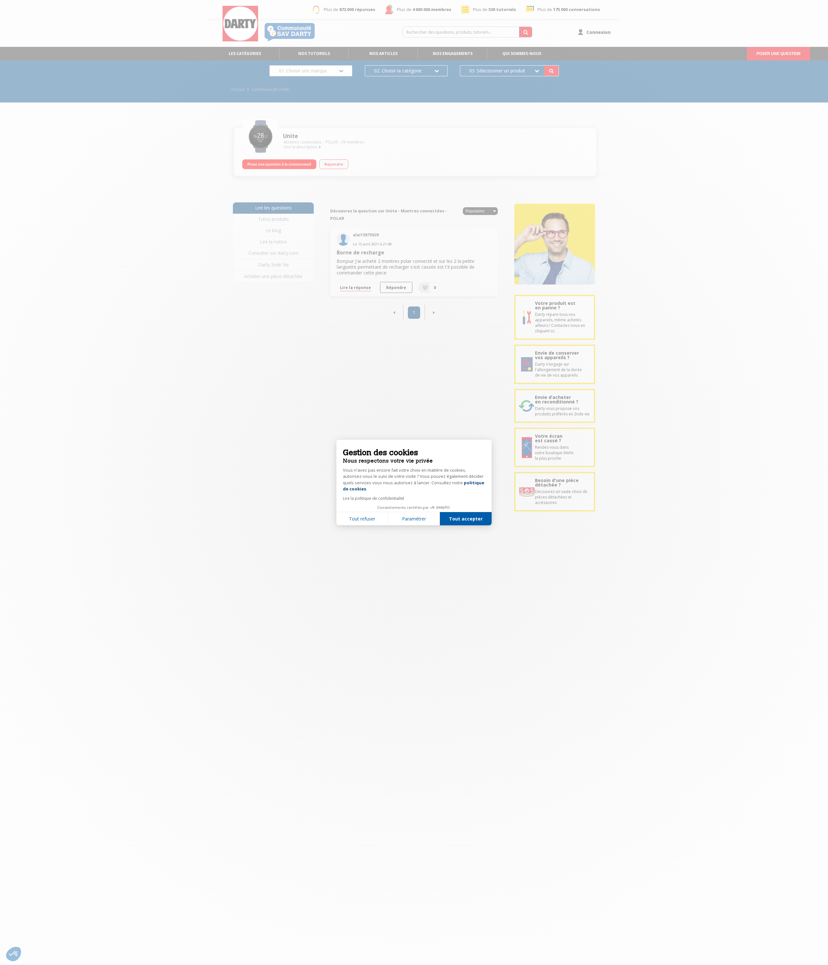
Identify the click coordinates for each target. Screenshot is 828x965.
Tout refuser (362, 519)
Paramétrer (414, 519)
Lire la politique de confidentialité (373, 498)
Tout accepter (466, 519)
